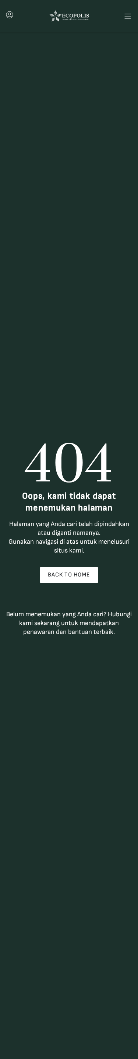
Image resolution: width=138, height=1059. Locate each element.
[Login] (9, 16)
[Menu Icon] (127, 16)
